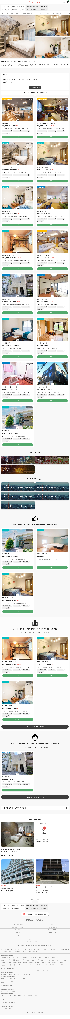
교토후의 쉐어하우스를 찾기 (7, 985)
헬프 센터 (17, 929)
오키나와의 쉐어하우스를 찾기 (7, 1006)
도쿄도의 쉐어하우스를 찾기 (7, 955)
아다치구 (42, 962)
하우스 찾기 (5, 13)
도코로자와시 (26, 970)
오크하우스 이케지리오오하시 (10, 387)
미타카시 (16, 964)
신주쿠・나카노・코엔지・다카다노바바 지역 (50, 486)
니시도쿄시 (3, 965)
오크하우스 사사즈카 (42, 299)
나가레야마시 (16, 974)
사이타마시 (3, 970)
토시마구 (15, 962)
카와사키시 (10, 978)
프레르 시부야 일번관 (42, 167)
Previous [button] (4, 109)
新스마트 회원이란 (52, 929)
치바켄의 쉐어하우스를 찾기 (7, 972)
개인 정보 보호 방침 (52, 927)
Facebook (29, 941)
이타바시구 (31, 962)
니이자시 (20, 970)
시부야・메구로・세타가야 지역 (8, 959)
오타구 (53, 960)
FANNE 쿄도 (5, 431)
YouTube (41, 941)
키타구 (19, 962)
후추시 (20, 964)
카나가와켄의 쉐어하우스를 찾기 (8, 976)
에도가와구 (54, 962)
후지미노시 (45, 970)
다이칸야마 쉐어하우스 (43, 387)
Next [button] (31, 109)
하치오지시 (60, 962)
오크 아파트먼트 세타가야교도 (45, 343)
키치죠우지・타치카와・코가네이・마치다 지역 (17, 496)
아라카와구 (24, 962)
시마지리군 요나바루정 (6, 1008)
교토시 (2, 987)
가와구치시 (10, 970)
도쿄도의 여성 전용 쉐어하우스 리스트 (35, 797)
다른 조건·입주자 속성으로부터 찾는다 (14, 808)
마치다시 (36, 964)
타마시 (65, 964)
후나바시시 (10, 974)
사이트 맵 (17, 932)
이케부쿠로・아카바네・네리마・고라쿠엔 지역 (17, 486)
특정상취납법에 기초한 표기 (17, 927)
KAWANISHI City (21, 995)
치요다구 (3, 960)
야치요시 (28, 974)
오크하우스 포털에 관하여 (17, 924)
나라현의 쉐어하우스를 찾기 (7, 998)
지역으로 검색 (14, 13)
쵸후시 (31, 964)
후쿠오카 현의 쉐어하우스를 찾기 (8, 1002)
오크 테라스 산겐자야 (42, 211)
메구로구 (8, 469)
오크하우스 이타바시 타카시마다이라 (11, 849)
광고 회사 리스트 (52, 932)
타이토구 (28, 960)
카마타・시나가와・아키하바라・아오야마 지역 (17, 505)
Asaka (56, 970)
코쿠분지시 (52, 964)
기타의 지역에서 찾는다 (27, 13)
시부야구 (8, 460)
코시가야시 (33, 970)
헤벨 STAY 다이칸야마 (8, 167)
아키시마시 (25, 964)
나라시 (2, 999)
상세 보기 (17, 136)
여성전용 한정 (57, 13)
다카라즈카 (3, 995)
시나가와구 (43, 960)
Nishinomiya (29, 995)
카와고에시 (39, 970)
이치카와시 (3, 974)
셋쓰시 (7, 991)
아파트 (48, 13)
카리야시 (3, 982)
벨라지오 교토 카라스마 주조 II (44, 887)
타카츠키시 (12, 991)
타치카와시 (3, 964)
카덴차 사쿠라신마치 (42, 553)
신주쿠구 (18, 960)
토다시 (15, 970)
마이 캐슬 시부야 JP (7, 343)
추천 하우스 (40, 13)
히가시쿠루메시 (59, 964)
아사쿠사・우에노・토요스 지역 (46, 496)
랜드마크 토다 (6, 123)
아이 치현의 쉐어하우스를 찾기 (7, 981)
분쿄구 (23, 960)
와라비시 (51, 970)
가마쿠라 (23, 978)
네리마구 (37, 962)
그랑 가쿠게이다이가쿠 (43, 255)
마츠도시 (23, 974)
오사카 (2, 991)
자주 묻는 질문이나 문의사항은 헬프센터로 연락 (36, 914)
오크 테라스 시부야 (7, 211)
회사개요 (52, 924)
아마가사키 (10, 995)
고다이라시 (10, 965)
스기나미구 (9, 962)
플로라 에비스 (6, 299)
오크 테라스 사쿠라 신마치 (9, 255)
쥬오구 (8, 960)
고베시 (15, 995)
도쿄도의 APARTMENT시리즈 (35, 726)
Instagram (35, 941)
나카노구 (3, 962)
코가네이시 (41, 964)
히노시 (47, 964)
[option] (17, 109)
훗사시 (15, 965)
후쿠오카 (3, 1003)
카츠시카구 (48, 962)
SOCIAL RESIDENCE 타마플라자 (46, 123)
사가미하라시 (16, 978)
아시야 (35, 995)
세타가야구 (42, 460)
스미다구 (33, 960)
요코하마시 (3, 978)
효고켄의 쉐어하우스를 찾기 (7, 993)
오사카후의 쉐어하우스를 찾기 (7, 989)
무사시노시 (10, 964)
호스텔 (17, 935)
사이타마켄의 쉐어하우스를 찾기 (8, 968)
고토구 (37, 960)
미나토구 (13, 960)
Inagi (19, 965)
